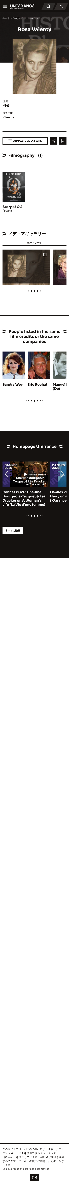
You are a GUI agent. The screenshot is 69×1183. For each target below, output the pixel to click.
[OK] (34, 1177)
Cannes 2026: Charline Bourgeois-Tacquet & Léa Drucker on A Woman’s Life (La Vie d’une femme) (24, 498)
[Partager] (53, 141)
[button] (45, 255)
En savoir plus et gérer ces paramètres (26, 1168)
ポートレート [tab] (34, 242)
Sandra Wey (13, 384)
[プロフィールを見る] (61, 6)
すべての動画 (12, 530)
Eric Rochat (37, 384)
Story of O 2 (12, 207)
